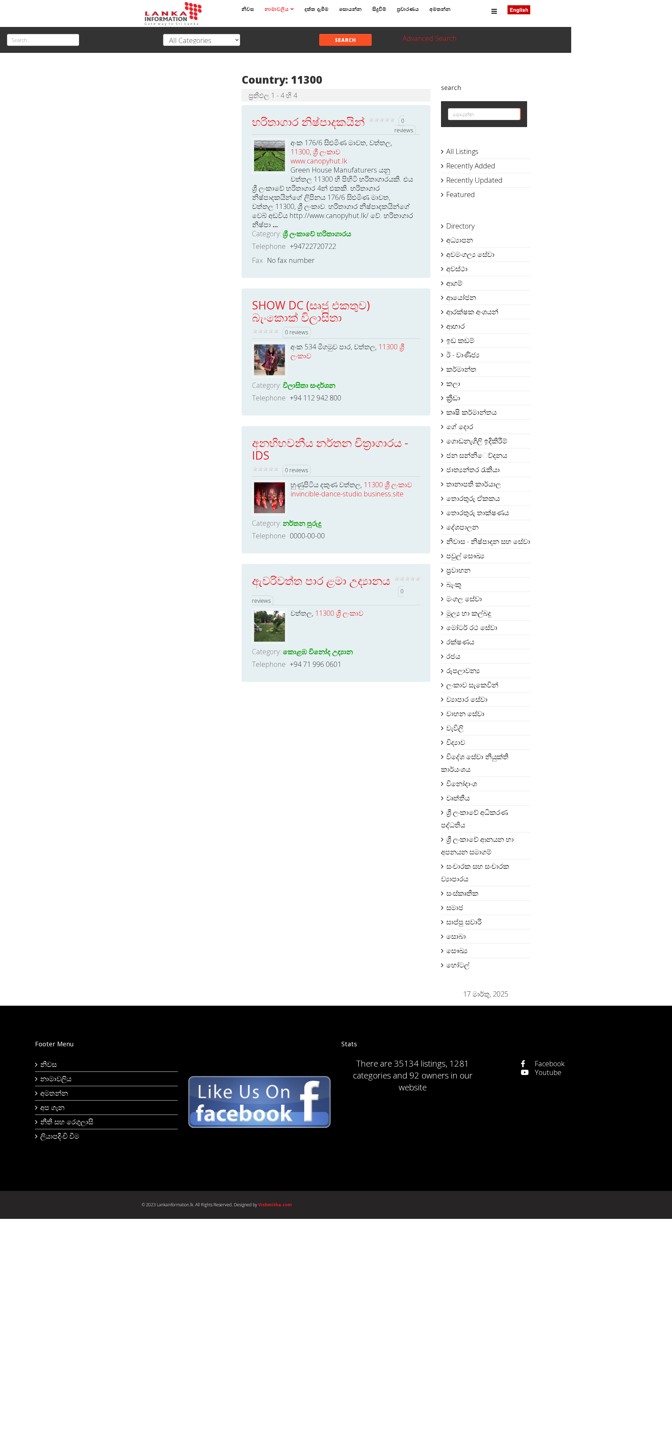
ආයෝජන (461, 297)
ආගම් (454, 283)
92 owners (429, 1075)
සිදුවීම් (379, 9)
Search (345, 39)
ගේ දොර (459, 426)
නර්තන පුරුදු (302, 523)
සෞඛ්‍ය (457, 950)
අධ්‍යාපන (459, 240)
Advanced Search (429, 38)
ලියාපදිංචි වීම (59, 1136)
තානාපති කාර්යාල (473, 484)
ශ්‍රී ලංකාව (326, 151)
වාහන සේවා (465, 713)
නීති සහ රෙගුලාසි (66, 1121)
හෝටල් (457, 965)
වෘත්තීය (458, 798)
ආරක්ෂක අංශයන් (472, 311)
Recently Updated (474, 180)
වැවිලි (454, 728)
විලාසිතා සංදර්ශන (309, 385)
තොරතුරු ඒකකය (473, 498)
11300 (300, 151)
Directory (460, 226)
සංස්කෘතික (462, 893)
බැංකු (453, 584)
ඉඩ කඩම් (460, 340)
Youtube (547, 1072)
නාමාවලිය (277, 9)
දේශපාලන (462, 527)
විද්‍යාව (455, 742)
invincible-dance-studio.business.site (347, 493)
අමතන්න (440, 9)
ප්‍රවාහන (458, 570)
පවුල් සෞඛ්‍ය (465, 555)
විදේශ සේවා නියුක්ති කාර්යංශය (475, 763)
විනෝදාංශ (461, 783)
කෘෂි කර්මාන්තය (471, 412)
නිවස (247, 9)
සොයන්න (350, 9)
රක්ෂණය (460, 642)
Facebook (549, 1063)
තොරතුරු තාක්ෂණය (477, 512)
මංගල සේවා (464, 598)
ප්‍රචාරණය (408, 9)
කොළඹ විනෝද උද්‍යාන (318, 651)
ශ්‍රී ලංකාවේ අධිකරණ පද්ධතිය (474, 819)
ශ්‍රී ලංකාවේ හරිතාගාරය (317, 233)
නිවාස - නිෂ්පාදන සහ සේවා (488, 541)
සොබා (456, 936)
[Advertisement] (186, 172)
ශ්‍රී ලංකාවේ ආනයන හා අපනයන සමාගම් (477, 846)
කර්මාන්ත (461, 369)
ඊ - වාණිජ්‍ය (462, 355)
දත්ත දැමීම (316, 9)
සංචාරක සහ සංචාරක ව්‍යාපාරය (475, 872)
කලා (453, 383)
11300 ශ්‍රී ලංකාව (388, 484)
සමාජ (454, 907)
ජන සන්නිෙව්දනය (476, 455)
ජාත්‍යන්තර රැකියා (473, 469)
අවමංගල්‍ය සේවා (470, 254)
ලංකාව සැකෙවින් (472, 685)
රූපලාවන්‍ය (463, 670)
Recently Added (470, 165)
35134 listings (420, 1063)
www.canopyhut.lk (318, 161)
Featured (460, 194)
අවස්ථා (457, 268)
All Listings (462, 151)
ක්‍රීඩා (453, 398)
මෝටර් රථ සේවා (471, 627)
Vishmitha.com (275, 1205)
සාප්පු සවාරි (464, 922)
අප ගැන (52, 1107)
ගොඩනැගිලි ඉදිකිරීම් (476, 441)
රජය (453, 656)
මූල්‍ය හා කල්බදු (468, 613)
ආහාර (455, 326)
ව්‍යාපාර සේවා (467, 699)
